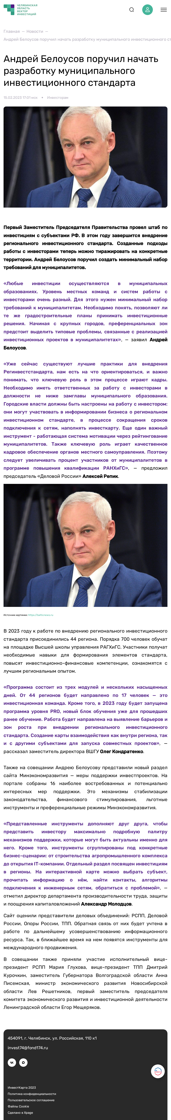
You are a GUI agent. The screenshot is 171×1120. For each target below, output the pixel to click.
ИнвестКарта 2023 (22, 1088)
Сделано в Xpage (20, 1113)
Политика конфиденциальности (32, 1094)
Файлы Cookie (18, 1106)
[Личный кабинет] (147, 9)
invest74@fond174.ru (28, 1047)
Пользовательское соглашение (31, 1100)
